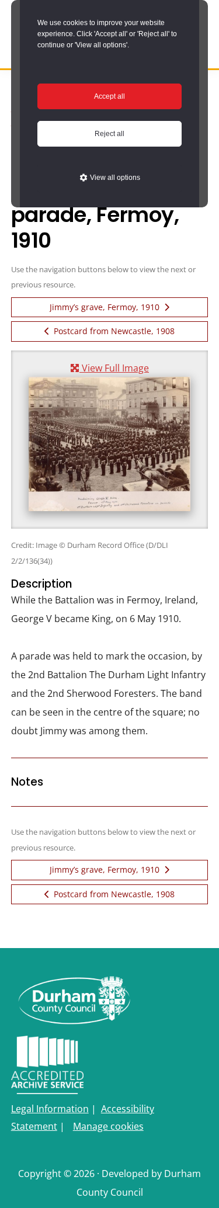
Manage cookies (108, 1126)
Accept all (109, 96)
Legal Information (50, 1108)
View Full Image (114, 367)
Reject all (109, 134)
